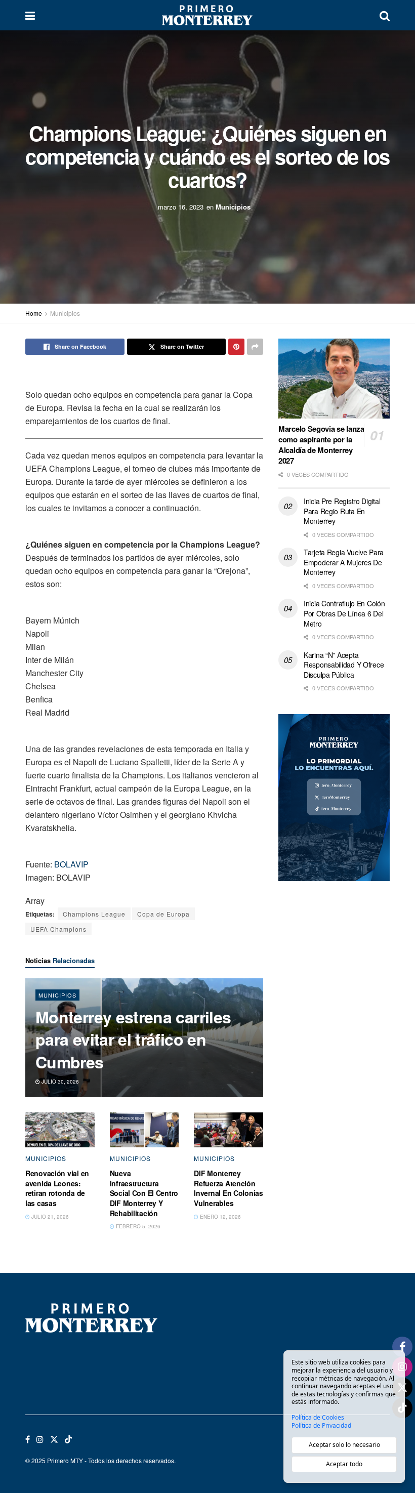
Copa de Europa (163, 913)
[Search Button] (385, 15)
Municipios (233, 207)
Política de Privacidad (321, 1426)
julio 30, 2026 (59, 1081)
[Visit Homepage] (207, 15)
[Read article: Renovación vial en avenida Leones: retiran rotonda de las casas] (60, 1129)
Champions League (94, 913)
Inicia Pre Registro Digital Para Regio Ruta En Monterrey (342, 511)
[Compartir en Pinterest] (236, 347)
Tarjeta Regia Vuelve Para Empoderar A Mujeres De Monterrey (344, 562)
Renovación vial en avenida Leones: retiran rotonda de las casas (57, 1188)
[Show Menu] (30, 15)
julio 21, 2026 (49, 1216)
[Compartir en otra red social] (255, 347)
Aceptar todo (344, 1464)
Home (33, 313)
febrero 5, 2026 (137, 1226)
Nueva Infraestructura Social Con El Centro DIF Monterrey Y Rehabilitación (144, 1193)
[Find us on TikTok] (68, 1439)
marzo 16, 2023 (180, 207)
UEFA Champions (58, 929)
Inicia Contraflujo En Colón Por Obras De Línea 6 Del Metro (344, 613)
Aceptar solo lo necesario (344, 1444)
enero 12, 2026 (219, 1216)
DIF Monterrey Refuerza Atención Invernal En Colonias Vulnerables (228, 1188)
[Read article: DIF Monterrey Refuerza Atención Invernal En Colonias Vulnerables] (228, 1129)
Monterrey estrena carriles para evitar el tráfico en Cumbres (133, 1039)
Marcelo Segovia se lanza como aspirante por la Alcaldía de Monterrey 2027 (321, 444)
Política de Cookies (318, 1418)
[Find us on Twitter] (54, 1439)
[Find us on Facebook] (27, 1439)
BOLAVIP (71, 864)
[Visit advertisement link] (334, 797)
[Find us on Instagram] (40, 1439)
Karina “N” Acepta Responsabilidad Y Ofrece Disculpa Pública (344, 665)
